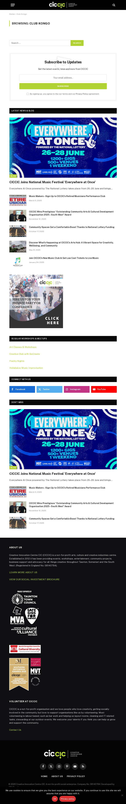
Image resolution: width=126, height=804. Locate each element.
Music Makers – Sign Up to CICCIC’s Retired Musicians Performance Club (67, 196)
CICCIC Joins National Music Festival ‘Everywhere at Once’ (52, 182)
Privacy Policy (82, 94)
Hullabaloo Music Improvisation (26, 368)
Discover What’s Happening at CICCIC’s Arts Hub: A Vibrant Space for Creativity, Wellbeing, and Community (71, 244)
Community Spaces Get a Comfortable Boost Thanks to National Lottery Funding (71, 227)
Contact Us (15, 730)
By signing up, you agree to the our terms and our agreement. (64, 94)
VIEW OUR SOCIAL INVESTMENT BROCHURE (34, 579)
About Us (57, 776)
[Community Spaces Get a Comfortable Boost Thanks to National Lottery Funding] (17, 231)
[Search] (113, 5)
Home (12, 14)
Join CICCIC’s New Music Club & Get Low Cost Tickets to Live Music (64, 258)
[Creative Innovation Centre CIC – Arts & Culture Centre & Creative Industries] (63, 5)
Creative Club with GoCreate (24, 354)
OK (54, 799)
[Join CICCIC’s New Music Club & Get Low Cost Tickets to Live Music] (17, 262)
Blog (13, 176)
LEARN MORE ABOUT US (23, 572)
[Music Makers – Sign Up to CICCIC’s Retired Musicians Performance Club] (17, 200)
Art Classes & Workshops (22, 347)
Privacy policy (67, 799)
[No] (122, 795)
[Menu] (13, 5)
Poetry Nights (16, 361)
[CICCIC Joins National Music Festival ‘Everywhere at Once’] (63, 148)
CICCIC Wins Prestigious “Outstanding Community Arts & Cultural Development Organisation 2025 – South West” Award (71, 213)
